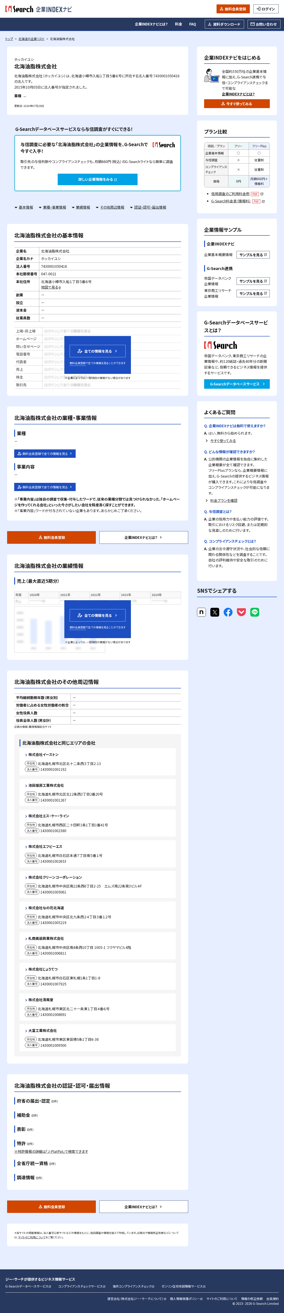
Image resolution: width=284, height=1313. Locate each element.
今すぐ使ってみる (239, 103)
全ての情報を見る (94, 351)
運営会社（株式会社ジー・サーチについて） (136, 1298)
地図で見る (51, 287)
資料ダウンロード (226, 24)
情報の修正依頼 (252, 1298)
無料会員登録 (235, 9)
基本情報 (26, 207)
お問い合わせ (266, 24)
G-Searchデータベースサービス (235, 384)
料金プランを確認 (223, 500)
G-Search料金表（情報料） (238, 201)
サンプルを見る (253, 254)
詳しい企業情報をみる (97, 179)
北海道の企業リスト (31, 39)
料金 (178, 24)
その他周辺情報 (112, 207)
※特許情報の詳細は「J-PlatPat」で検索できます (51, 1151)
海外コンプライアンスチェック (133, 1286)
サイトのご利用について (31, 1237)
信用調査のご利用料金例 (237, 193)
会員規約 (272, 1298)
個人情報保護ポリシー (186, 1298)
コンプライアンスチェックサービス (82, 1286)
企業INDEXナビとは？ (151, 24)
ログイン (268, 9)
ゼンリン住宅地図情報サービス (184, 1286)
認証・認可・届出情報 (150, 207)
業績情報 (83, 207)
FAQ (192, 24)
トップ (9, 39)
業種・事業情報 (54, 207)
